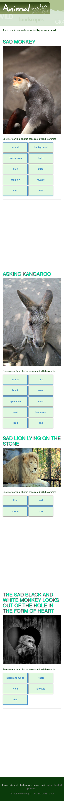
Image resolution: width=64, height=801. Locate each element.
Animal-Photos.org (19, 793)
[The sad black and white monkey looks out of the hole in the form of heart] (32, 639)
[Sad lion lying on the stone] (32, 467)
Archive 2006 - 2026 (43, 793)
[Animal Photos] (25, 6)
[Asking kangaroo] (32, 322)
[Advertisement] (32, 235)
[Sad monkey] (32, 90)
